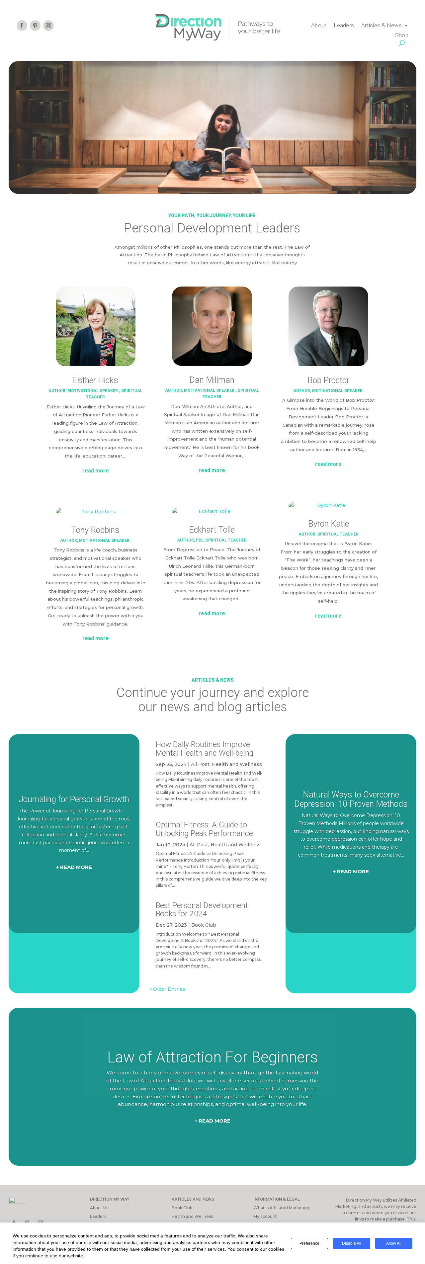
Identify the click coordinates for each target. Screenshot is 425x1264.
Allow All (393, 1243)
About (318, 26)
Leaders (344, 26)
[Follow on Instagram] (48, 25)
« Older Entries (167, 989)
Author (56, 390)
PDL (200, 540)
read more (95, 470)
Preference (309, 1243)
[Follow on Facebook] (22, 25)
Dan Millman (211, 380)
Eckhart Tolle (212, 530)
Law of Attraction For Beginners (212, 1057)
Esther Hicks (95, 380)
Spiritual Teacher (226, 540)
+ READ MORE (74, 867)
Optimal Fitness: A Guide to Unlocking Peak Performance (204, 829)
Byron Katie (328, 524)
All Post (200, 764)
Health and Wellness (237, 764)
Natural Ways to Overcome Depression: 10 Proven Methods (351, 799)
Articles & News (381, 26)
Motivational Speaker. (93, 390)
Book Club (203, 925)
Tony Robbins (95, 530)
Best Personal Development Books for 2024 (202, 909)
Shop (401, 36)
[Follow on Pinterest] (35, 25)
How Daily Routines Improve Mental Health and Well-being (204, 748)
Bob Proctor (328, 380)
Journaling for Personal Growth (74, 799)
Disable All (351, 1243)
